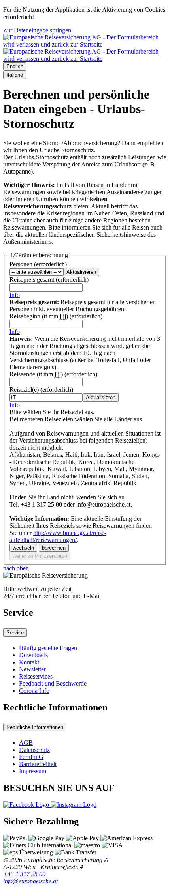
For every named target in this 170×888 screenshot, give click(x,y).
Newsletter (32, 669)
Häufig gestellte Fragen (48, 648)
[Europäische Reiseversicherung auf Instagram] (73, 804)
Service (15, 633)
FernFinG (31, 756)
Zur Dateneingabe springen (37, 30)
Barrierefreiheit (38, 764)
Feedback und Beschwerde (53, 683)
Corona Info (34, 690)
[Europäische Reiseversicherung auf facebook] (27, 804)
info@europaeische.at (30, 881)
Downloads (33, 655)
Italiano (14, 75)
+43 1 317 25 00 (24, 874)
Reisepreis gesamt (49, 279)
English (14, 66)
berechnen (54, 548)
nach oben (16, 568)
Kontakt (29, 662)
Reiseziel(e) (41, 389)
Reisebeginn (55, 316)
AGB (26, 742)
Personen (38, 264)
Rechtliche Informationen (34, 727)
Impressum (32, 771)
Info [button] (14, 295)
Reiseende (53, 374)
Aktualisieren (81, 272)
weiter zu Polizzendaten (40, 556)
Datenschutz (34, 749)
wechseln (23, 548)
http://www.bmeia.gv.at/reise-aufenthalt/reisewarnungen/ (57, 536)
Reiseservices (36, 676)
